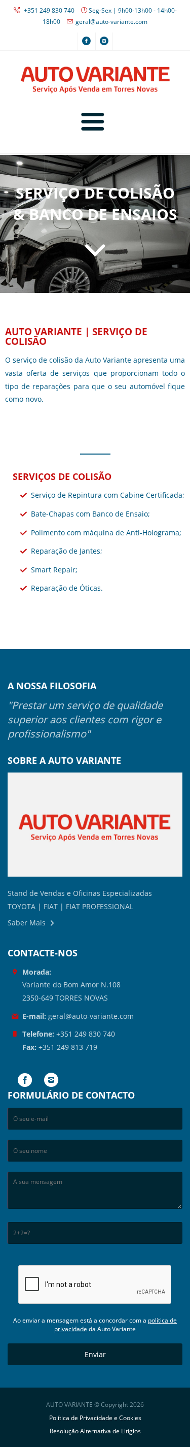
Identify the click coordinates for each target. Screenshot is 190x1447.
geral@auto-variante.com (111, 21)
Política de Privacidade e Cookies (95, 1417)
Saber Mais (27, 922)
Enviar (95, 1354)
